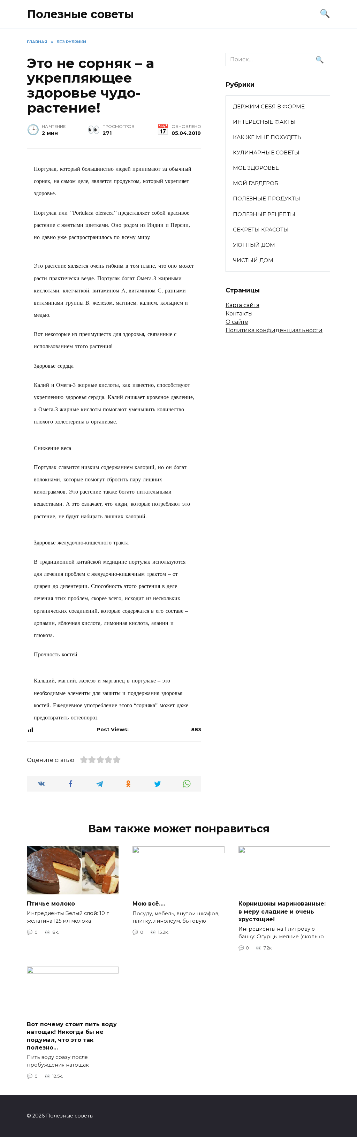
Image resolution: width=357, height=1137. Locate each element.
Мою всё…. (148, 903)
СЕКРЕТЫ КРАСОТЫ (261, 229)
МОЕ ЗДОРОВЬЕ (256, 168)
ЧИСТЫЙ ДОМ (253, 260)
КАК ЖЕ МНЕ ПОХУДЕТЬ (267, 137)
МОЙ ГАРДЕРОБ (255, 183)
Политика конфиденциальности (274, 330)
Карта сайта (242, 305)
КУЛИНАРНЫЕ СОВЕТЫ (266, 152)
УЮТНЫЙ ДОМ (254, 245)
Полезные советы (80, 14)
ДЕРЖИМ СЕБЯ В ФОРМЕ (269, 106)
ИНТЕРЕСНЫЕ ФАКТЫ (264, 122)
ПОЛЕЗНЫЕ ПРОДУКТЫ (266, 198)
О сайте (237, 322)
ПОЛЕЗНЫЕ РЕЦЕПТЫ (264, 214)
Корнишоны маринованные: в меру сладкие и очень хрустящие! (282, 911)
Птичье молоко (51, 903)
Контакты (239, 313)
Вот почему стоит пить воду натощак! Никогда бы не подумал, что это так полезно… (72, 1036)
